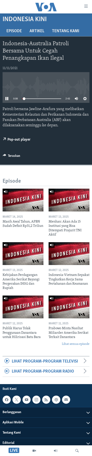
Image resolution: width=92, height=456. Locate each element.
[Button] (11, 157)
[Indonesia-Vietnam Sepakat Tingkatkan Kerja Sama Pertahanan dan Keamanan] (69, 253)
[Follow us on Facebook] (7, 400)
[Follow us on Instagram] (36, 400)
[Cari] (77, 450)
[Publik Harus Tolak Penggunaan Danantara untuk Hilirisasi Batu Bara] (23, 307)
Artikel (37, 31)
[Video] (34, 450)
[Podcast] (56, 400)
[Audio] (55, 450)
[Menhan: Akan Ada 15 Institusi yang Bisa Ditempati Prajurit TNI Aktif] (69, 200)
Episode (14, 31)
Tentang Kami (65, 31)
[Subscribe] (66, 400)
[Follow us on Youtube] (26, 400)
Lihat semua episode (75, 344)
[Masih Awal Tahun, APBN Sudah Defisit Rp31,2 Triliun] (23, 200)
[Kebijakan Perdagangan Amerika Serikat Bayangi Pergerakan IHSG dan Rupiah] (23, 253)
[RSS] (46, 400)
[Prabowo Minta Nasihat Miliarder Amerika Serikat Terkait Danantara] (69, 307)
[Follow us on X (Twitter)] (16, 400)
